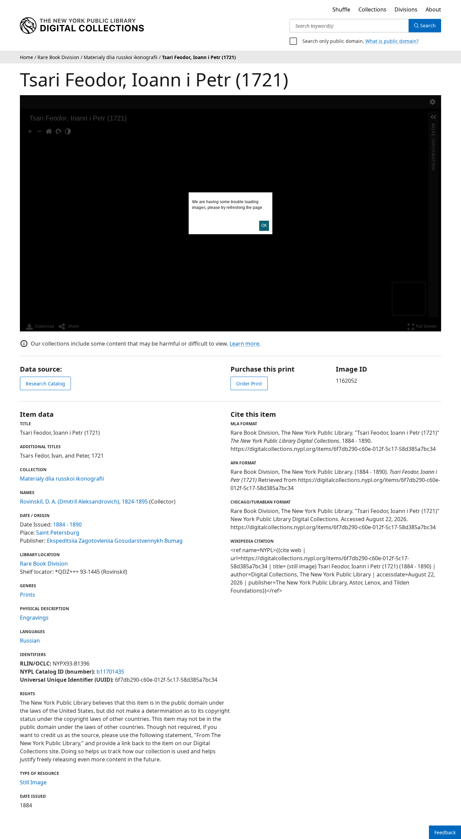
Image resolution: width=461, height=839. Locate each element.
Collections (372, 9)
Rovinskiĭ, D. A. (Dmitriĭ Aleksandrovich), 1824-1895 (84, 501)
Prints (27, 594)
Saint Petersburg (57, 532)
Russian (30, 640)
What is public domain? (391, 41)
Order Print (249, 383)
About (433, 9)
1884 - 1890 (67, 524)
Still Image (33, 782)
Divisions (406, 9)
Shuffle (341, 9)
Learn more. (245, 343)
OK (264, 225)
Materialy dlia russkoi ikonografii (62, 478)
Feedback (445, 832)
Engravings (34, 617)
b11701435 (110, 671)
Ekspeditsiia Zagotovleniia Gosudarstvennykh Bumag (115, 540)
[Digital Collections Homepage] (82, 25)
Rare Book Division (44, 563)
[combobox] (349, 25)
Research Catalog (45, 383)
